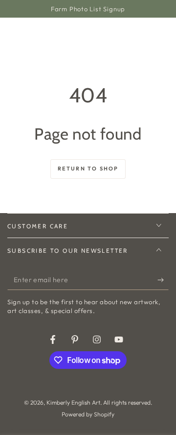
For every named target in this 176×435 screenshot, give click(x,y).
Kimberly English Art (73, 402)
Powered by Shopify (88, 414)
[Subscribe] (163, 280)
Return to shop (88, 168)
